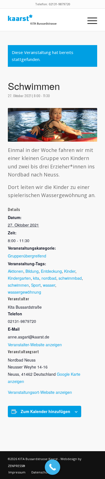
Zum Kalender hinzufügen (45, 411)
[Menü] (89, 20)
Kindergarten (19, 278)
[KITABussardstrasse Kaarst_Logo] (43, 20)
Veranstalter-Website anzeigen (35, 344)
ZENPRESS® (16, 466)
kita (36, 278)
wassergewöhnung (24, 292)
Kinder (69, 271)
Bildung (32, 271)
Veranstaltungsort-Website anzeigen (40, 392)
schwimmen (18, 285)
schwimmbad (70, 278)
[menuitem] (89, 20)
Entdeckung (51, 271)
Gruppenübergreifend (27, 256)
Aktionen (15, 271)
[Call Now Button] (52, 467)
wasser (49, 285)
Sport (36, 285)
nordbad (48, 278)
